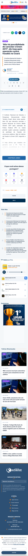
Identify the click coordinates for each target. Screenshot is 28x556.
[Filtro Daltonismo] (12, 86)
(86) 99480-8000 (19, 522)
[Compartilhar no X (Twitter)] (19, 32)
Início (4, 39)
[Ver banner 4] (16, 22)
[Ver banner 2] (13, 22)
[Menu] (2, 2)
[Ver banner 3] (15, 22)
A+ (10, 82)
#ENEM (11, 190)
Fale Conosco (15, 508)
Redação (9, 70)
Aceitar (14, 552)
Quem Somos (15, 499)
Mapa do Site (15, 511)
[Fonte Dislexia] (20, 83)
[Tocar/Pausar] (4, 272)
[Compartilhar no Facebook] (16, 32)
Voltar (14, 195)
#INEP (15, 190)
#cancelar (7, 190)
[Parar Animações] (18, 86)
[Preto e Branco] (17, 83)
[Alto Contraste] (14, 83)
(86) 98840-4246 (11, 522)
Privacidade (15, 505)
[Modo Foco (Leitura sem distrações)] (9, 86)
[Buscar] (25, 2)
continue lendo (14, 158)
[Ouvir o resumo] (21, 110)
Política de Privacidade (18, 544)
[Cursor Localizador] (15, 86)
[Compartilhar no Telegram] (23, 32)
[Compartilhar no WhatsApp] (12, 32)
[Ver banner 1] (11, 22)
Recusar (14, 548)
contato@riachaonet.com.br (13, 71)
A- (4, 82)
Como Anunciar (15, 502)
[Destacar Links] (23, 83)
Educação (8, 39)
